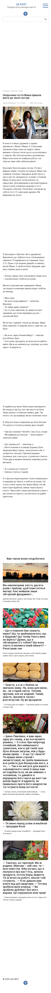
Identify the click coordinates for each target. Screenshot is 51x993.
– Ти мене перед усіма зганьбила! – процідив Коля (25, 825)
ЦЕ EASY (21, 4)
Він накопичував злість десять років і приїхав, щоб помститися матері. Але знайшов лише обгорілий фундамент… (24, 590)
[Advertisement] (25, 55)
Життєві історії (36, 103)
